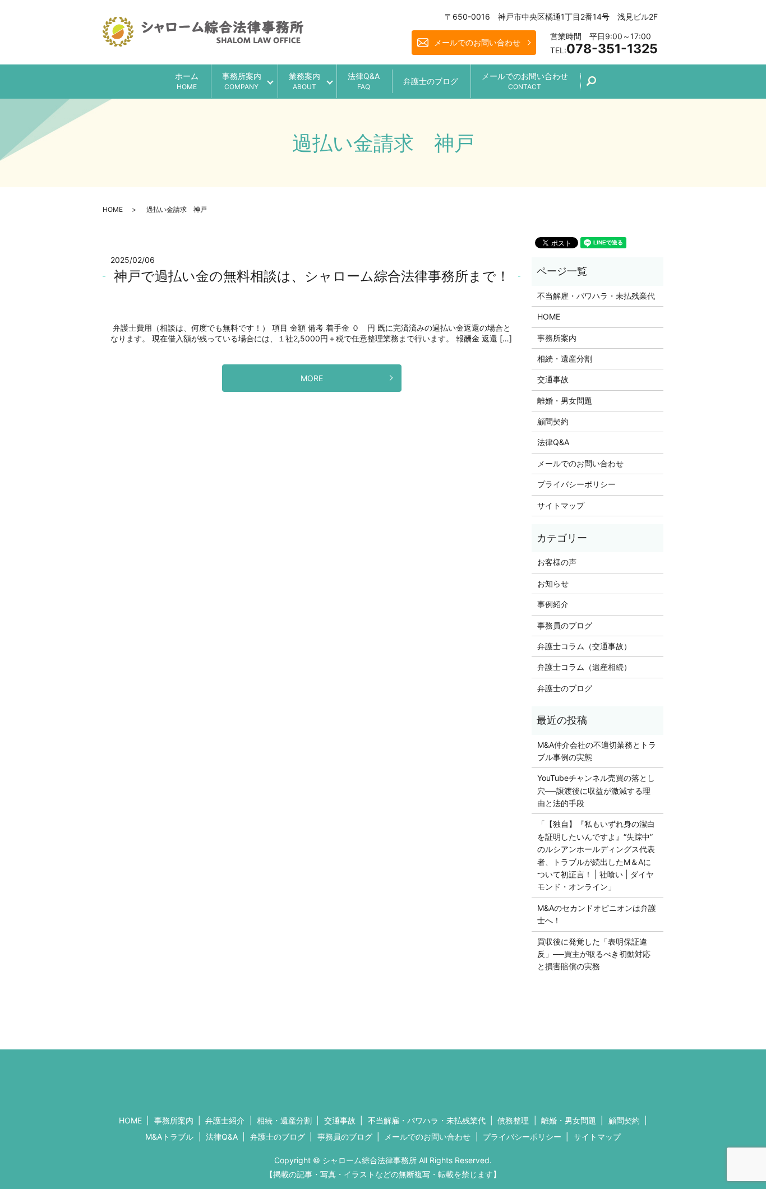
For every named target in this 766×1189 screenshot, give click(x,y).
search (597, 85)
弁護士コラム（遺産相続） (584, 667)
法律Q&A (364, 81)
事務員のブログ (564, 625)
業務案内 (304, 81)
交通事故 (553, 379)
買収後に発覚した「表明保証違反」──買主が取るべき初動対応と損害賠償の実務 (593, 954)
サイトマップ (560, 505)
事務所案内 (241, 81)
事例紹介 (553, 604)
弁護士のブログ (430, 81)
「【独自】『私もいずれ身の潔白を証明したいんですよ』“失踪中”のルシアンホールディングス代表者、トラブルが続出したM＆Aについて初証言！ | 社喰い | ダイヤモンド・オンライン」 (596, 855)
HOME (113, 209)
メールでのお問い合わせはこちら (476, 1077)
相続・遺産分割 (564, 358)
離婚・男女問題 (564, 400)
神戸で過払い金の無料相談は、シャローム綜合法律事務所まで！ (312, 276)
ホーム (187, 81)
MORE (312, 378)
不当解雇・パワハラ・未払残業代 (596, 295)
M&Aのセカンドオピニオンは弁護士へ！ (596, 914)
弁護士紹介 (224, 1120)
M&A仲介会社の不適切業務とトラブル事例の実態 (596, 751)
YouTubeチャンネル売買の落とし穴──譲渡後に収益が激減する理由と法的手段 (596, 790)
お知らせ (553, 583)
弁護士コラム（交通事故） (584, 646)
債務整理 (513, 1120)
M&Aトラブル (169, 1136)
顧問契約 (553, 421)
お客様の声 (556, 562)
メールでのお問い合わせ (477, 42)
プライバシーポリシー (576, 484)
